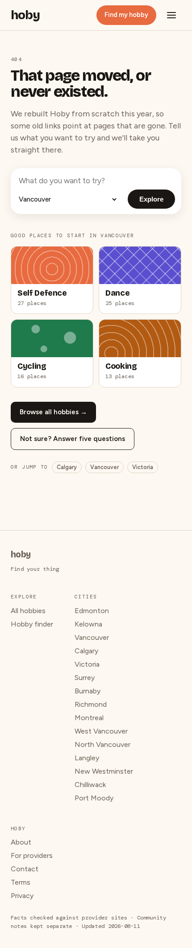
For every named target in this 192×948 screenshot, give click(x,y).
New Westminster (104, 771)
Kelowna (88, 624)
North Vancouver (102, 744)
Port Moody (94, 798)
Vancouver (104, 467)
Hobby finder (32, 624)
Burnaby (87, 691)
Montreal (89, 717)
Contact (24, 869)
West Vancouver (101, 731)
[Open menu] (171, 15)
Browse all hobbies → (53, 412)
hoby (25, 15)
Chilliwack (90, 784)
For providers (32, 855)
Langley (87, 758)
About (21, 842)
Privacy (22, 895)
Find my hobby (126, 15)
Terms (20, 882)
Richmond (91, 704)
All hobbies (28, 610)
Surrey (85, 677)
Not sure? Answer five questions (72, 439)
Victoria (142, 467)
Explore (151, 199)
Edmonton (92, 610)
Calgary (67, 467)
